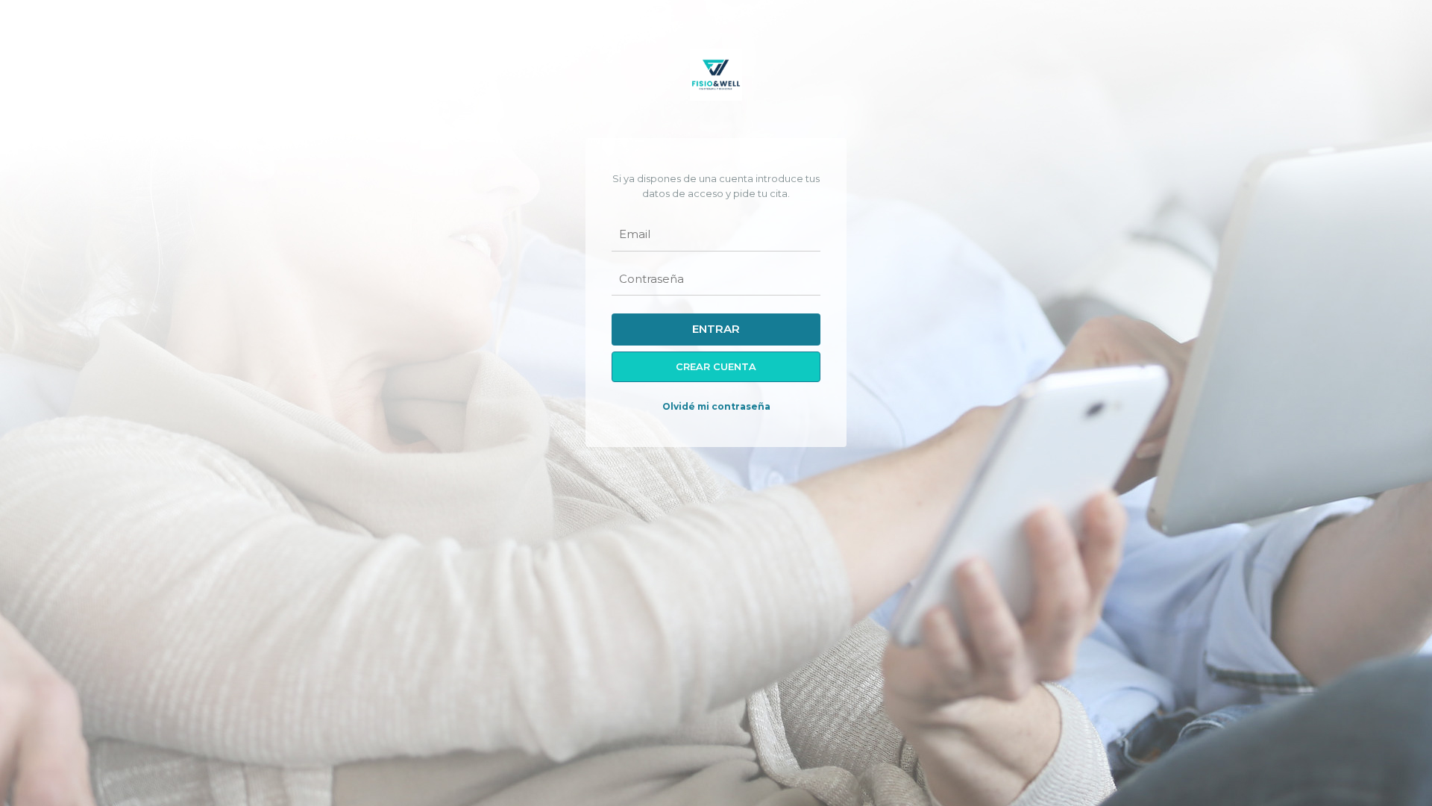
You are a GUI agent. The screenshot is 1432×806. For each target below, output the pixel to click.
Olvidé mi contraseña (716, 406)
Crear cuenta (716, 366)
